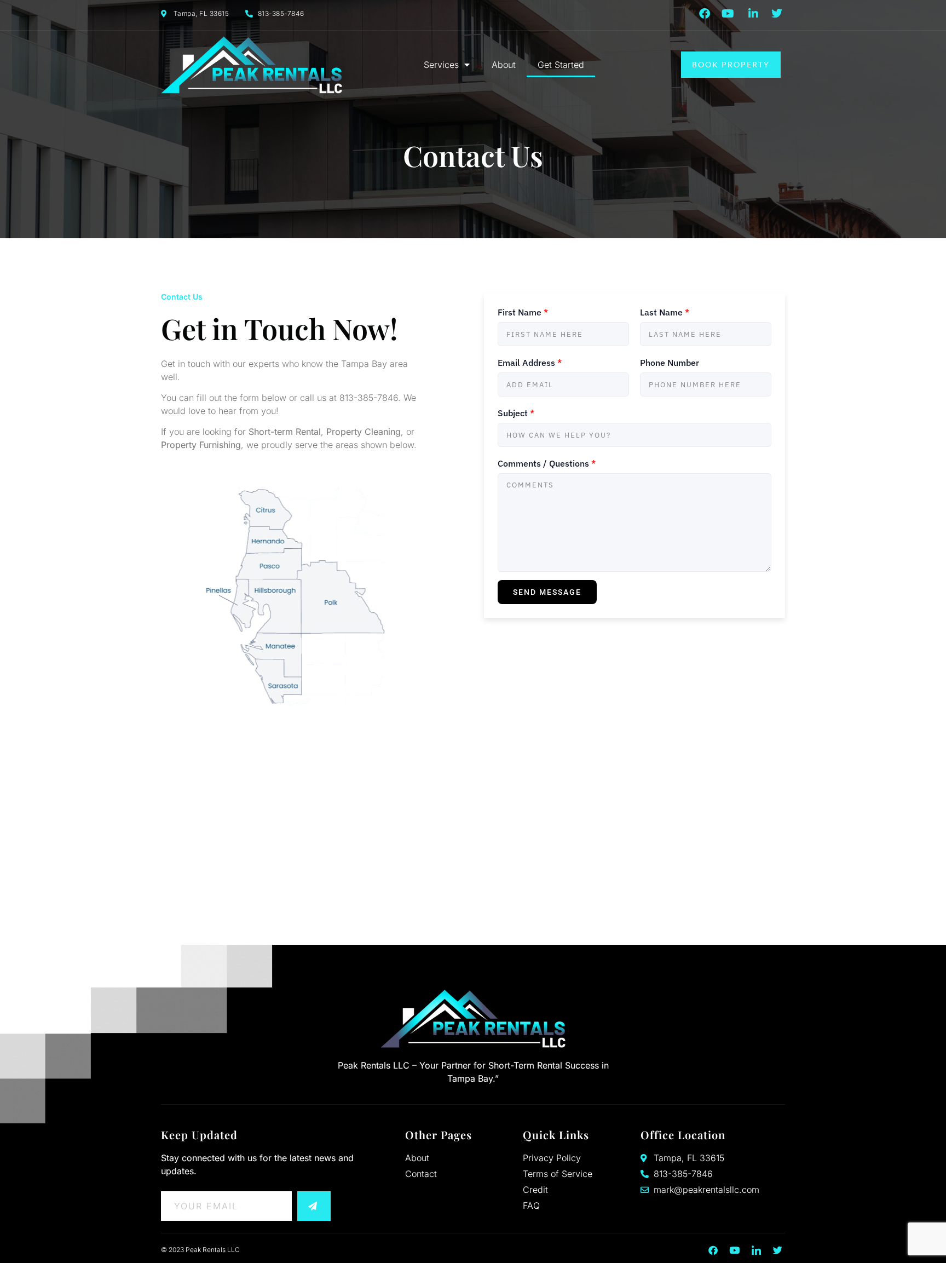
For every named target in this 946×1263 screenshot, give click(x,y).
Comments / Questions (547, 463)
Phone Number (669, 362)
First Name (523, 312)
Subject (516, 412)
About (504, 64)
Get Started (561, 64)
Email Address (530, 362)
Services (441, 64)
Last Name (664, 312)
